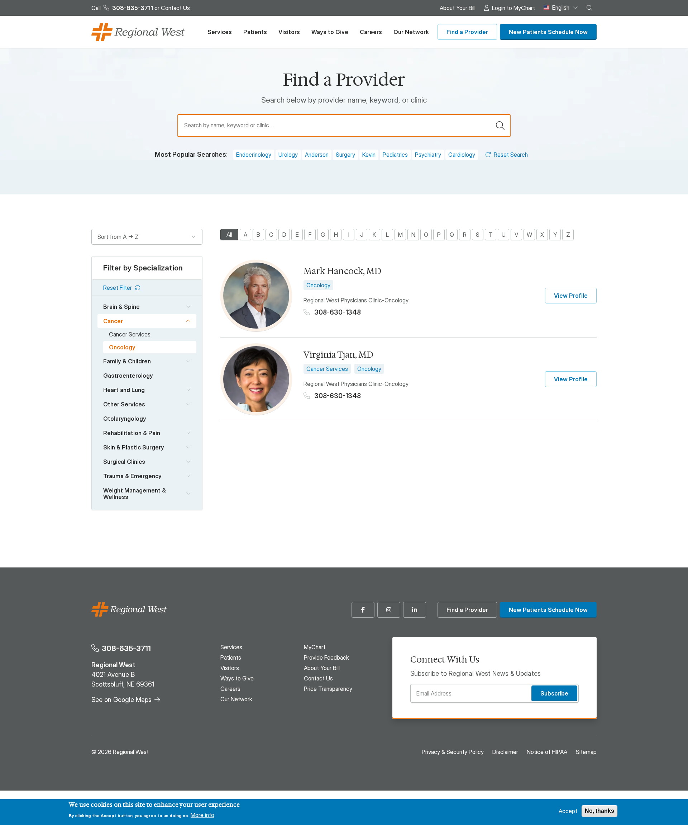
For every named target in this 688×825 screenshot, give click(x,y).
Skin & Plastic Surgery (133, 447)
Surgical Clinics (124, 461)
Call (122, 7)
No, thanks (599, 811)
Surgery (345, 154)
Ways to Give (329, 32)
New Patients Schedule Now (548, 32)
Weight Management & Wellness (134, 493)
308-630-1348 (337, 312)
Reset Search (511, 154)
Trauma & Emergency (132, 476)
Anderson (317, 154)
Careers (371, 32)
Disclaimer (505, 751)
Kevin (369, 154)
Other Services (124, 404)
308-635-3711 (126, 648)
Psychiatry (428, 154)
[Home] (138, 32)
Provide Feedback (326, 657)
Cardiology (461, 154)
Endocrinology (253, 154)
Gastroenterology (128, 375)
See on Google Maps (121, 699)
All (229, 234)
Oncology (122, 347)
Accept (568, 811)
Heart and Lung (124, 389)
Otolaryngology (124, 418)
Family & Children (127, 361)
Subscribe (554, 693)
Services (219, 32)
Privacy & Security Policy (453, 751)
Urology (288, 154)
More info (202, 815)
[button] (589, 7)
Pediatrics (395, 154)
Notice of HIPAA (547, 751)
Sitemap (586, 751)
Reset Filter (117, 287)
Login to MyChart (513, 7)
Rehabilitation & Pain (131, 433)
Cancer (113, 321)
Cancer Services (129, 334)
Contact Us (175, 7)
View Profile (571, 295)
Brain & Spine (121, 306)
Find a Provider (467, 32)
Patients (255, 32)
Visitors (289, 32)
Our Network (411, 32)
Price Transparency (328, 688)
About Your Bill (458, 7)
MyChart (314, 647)
